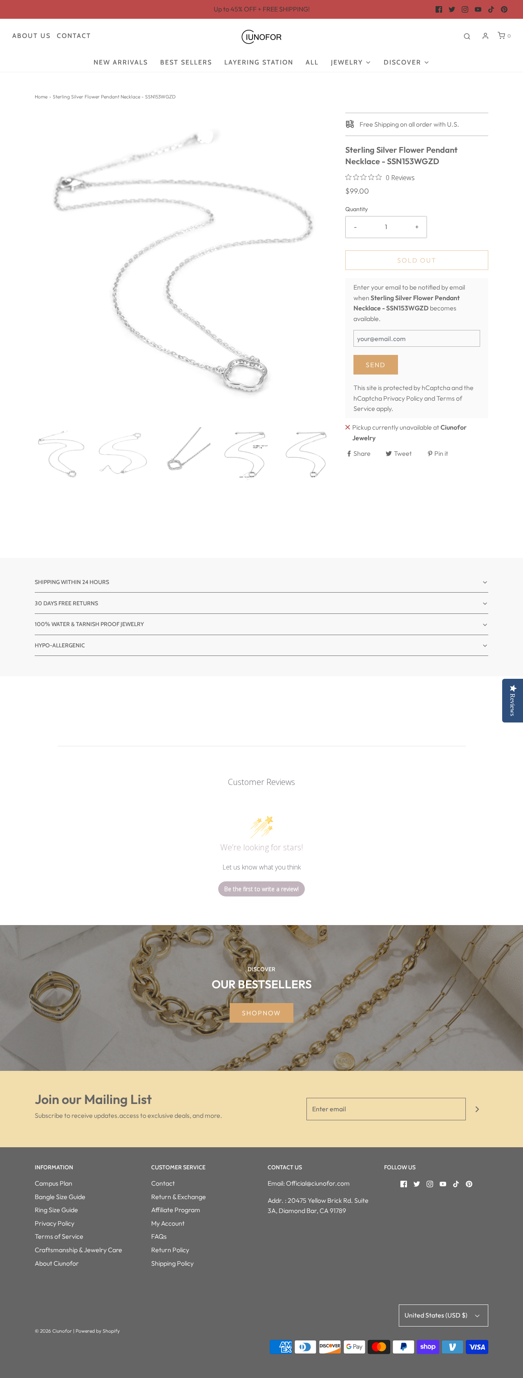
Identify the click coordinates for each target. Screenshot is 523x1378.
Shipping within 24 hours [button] (72, 582)
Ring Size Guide (56, 1210)
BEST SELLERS (186, 62)
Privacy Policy (403, 398)
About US (31, 36)
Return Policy (170, 1250)
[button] (61, 453)
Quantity (356, 209)
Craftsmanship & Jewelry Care (78, 1250)
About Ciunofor (57, 1263)
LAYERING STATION (258, 62)
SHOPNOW (261, 1013)
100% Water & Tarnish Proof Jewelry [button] (89, 624)
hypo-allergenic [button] (60, 645)
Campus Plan (53, 1183)
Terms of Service (59, 1236)
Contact (74, 36)
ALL (312, 62)
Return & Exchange (178, 1197)
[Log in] (485, 36)
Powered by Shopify (98, 1331)
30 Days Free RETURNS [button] (66, 603)
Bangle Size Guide (60, 1197)
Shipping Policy (172, 1263)
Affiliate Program (175, 1210)
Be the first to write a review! (261, 889)
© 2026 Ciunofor (53, 1331)
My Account (168, 1223)
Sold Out (416, 260)
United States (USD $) (437, 1315)
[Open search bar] (467, 35)
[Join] (477, 1109)
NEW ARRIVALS (121, 62)
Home (41, 97)
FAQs (159, 1236)
